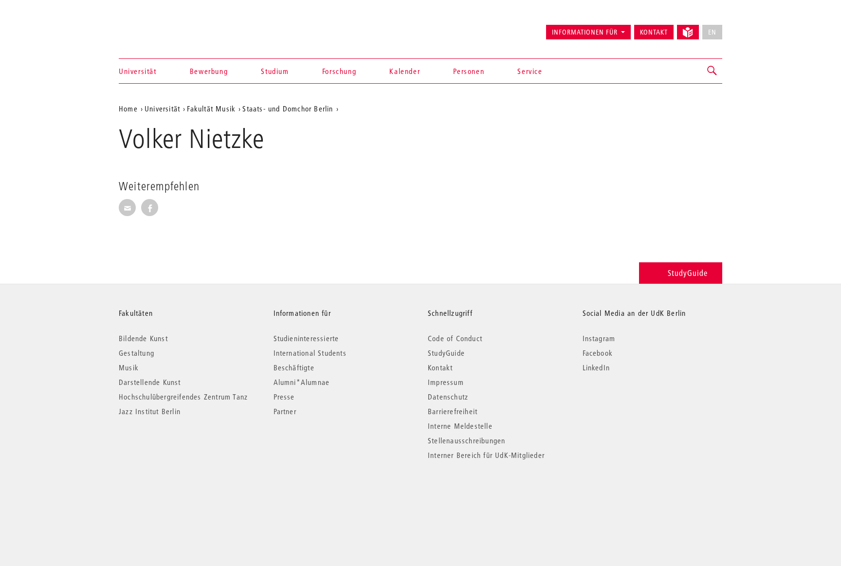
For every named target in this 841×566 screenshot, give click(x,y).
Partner (285, 411)
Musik (129, 367)
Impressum (446, 382)
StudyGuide (688, 273)
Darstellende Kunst (150, 382)
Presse (284, 397)
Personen (468, 71)
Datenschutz (448, 397)
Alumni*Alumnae (302, 382)
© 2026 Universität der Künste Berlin (169, 496)
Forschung (339, 71)
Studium (275, 71)
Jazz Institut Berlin (150, 411)
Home (128, 108)
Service (529, 71)
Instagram (599, 338)
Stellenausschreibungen (466, 440)
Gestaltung (136, 353)
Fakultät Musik (211, 108)
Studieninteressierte (306, 338)
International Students (310, 353)
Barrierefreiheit (452, 411)
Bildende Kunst (143, 338)
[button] (712, 71)
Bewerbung (209, 71)
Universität (138, 71)
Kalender (404, 71)
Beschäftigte (294, 367)
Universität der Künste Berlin (157, 27)
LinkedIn (596, 367)
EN (712, 32)
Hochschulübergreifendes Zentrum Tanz (183, 397)
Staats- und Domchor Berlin (287, 108)
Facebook (598, 353)
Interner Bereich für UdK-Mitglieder (486, 455)
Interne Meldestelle (460, 426)
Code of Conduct (455, 338)
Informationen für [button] (585, 32)
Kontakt (654, 32)
